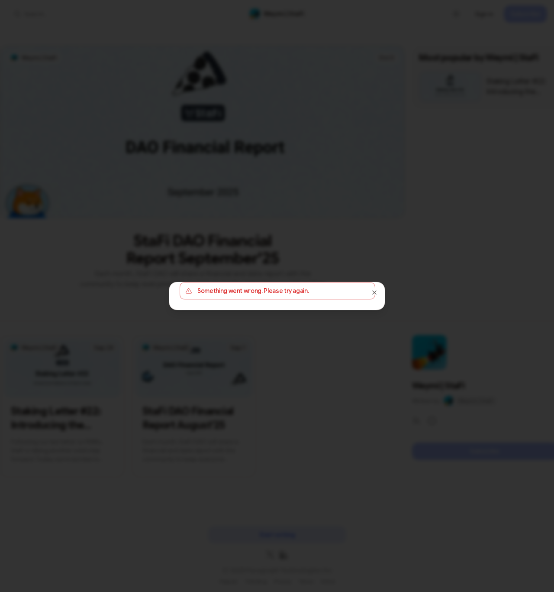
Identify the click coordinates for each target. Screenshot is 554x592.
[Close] (374, 292)
